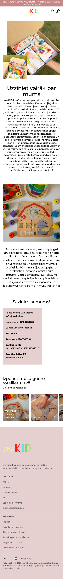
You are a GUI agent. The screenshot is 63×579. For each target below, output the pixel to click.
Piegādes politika (12, 542)
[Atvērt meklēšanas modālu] (53, 11)
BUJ (5, 497)
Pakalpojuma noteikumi (16, 537)
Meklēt (6, 521)
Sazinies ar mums (12, 502)
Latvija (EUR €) (24, 558)
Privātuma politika (13, 527)
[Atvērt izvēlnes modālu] (4, 11)
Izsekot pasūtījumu (13, 507)
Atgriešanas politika (14, 532)
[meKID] (31, 11)
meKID (25, 563)
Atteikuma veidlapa (13, 547)
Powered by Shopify (11, 568)
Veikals (6, 487)
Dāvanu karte (10, 492)
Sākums (7, 482)
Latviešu (6, 558)
